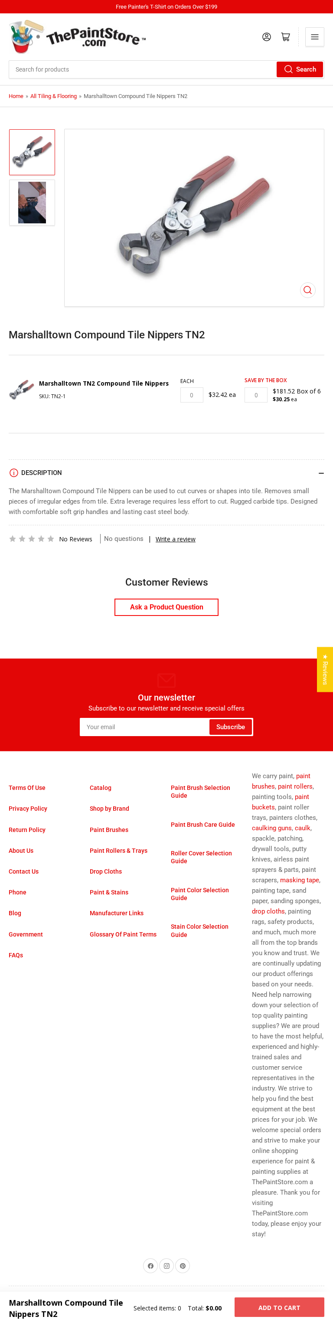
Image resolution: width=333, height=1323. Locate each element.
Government (26, 934)
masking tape (299, 880)
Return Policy (27, 829)
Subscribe (230, 727)
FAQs (16, 955)
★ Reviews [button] (325, 669)
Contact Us (24, 871)
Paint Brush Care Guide (203, 824)
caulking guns (272, 828)
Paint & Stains (109, 892)
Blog (15, 913)
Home (16, 96)
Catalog (100, 787)
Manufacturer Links (117, 913)
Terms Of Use (27, 787)
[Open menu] (314, 36)
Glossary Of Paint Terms (123, 934)
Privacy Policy (28, 808)
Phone (17, 892)
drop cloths (268, 911)
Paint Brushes (109, 829)
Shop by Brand (109, 808)
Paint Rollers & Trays (118, 850)
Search (306, 69)
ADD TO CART (279, 1307)
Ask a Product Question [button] (166, 607)
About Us (21, 850)
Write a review (176, 539)
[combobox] (166, 69)
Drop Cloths (106, 871)
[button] (32, 539)
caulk (302, 828)
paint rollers (295, 786)
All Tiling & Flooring (53, 96)
